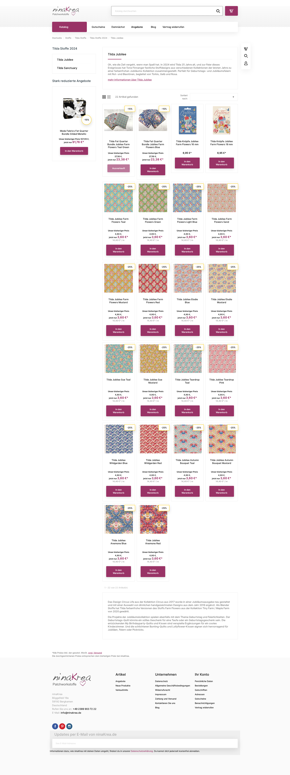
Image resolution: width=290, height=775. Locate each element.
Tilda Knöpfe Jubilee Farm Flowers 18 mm (221, 143)
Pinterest (62, 726)
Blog (157, 707)
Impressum (160, 694)
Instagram (69, 726)
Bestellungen (201, 685)
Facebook (55, 726)
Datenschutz (161, 681)
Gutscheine (200, 698)
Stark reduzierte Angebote (71, 81)
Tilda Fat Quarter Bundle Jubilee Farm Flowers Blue (153, 144)
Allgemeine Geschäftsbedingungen (172, 685)
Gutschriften (201, 690)
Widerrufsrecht (162, 690)
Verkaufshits (122, 690)
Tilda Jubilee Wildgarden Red (153, 462)
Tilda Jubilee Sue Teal (118, 379)
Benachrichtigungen (205, 703)
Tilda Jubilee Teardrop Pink (221, 381)
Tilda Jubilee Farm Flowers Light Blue (187, 220)
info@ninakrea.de (71, 712)
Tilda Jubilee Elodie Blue (187, 301)
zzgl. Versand (95, 652)
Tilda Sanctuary (67, 68)
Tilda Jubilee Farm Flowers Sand (222, 220)
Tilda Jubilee (65, 59)
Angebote (120, 681)
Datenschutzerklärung (142, 751)
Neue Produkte (123, 685)
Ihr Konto (202, 674)
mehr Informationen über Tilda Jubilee (130, 79)
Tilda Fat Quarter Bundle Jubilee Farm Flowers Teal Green (118, 144)
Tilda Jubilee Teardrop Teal (187, 381)
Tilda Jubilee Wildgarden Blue (118, 462)
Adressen (200, 694)
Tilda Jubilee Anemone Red (153, 542)
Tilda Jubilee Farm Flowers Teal (118, 220)
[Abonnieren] (233, 743)
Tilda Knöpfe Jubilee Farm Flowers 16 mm (187, 143)
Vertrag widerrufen (204, 707)
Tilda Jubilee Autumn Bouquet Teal (187, 462)
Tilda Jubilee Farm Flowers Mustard (118, 301)
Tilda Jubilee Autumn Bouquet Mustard (221, 462)
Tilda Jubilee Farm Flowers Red (153, 301)
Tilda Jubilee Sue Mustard (152, 381)
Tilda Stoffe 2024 (64, 48)
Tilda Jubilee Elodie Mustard (221, 301)
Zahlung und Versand (165, 698)
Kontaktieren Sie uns (165, 703)
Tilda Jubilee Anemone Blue (118, 542)
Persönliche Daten (204, 681)
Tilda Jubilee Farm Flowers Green (153, 220)
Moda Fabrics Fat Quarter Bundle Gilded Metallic (74, 132)
